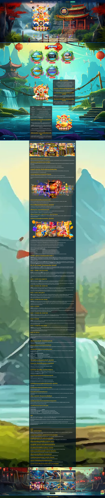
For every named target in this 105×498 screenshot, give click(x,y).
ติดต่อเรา (59, 1)
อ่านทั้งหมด (52, 493)
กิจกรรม (51, 1)
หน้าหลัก (42, 1)
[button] (32, 19)
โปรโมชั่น (47, 1)
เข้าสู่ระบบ (67, 1)
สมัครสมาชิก (73, 1)
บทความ (55, 1)
